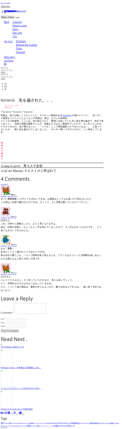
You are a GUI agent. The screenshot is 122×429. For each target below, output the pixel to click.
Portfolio (21, 41)
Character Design (39, 423)
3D (2, 422)
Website (3, 326)
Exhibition (74, 423)
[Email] (52, 156)
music (111, 423)
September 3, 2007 (12, 106)
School (21, 426)
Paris (15, 29)
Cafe (25, 423)
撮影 (57, 426)
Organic (117, 423)
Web (38, 426)
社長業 (68, 426)
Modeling (107, 423)
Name (2, 319)
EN (5, 86)
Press (19, 48)
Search (17, 17)
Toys (35, 426)
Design (9, 108)
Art (9, 423)
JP (5, 89)
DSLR (59, 423)
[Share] (52, 158)
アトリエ (42, 426)
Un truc (8, 41)
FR (5, 84)
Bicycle (13, 423)
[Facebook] (52, 142)
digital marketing (52, 423)
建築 (54, 426)
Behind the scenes (26, 45)
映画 (60, 426)
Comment (7, 312)
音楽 (74, 426)
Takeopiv (5, 6)
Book (16, 423)
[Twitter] (52, 145)
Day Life (17, 33)
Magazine (101, 423)
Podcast (20, 52)
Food (81, 423)
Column (17, 22)
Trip (15, 36)
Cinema (44, 423)
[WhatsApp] (52, 150)
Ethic (69, 423)
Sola (28, 425)
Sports (32, 426)
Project (13, 426)
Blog (6, 22)
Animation (6, 423)
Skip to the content (5, 3)
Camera (31, 423)
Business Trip (21, 423)
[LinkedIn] (52, 148)
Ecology (64, 423)
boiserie (67, 115)
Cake (27, 423)
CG (35, 423)
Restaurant (17, 426)
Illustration (94, 423)
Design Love (20, 25)
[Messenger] (52, 153)
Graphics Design (86, 423)
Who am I (9, 57)
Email (2, 322)
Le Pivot (8, 60)
